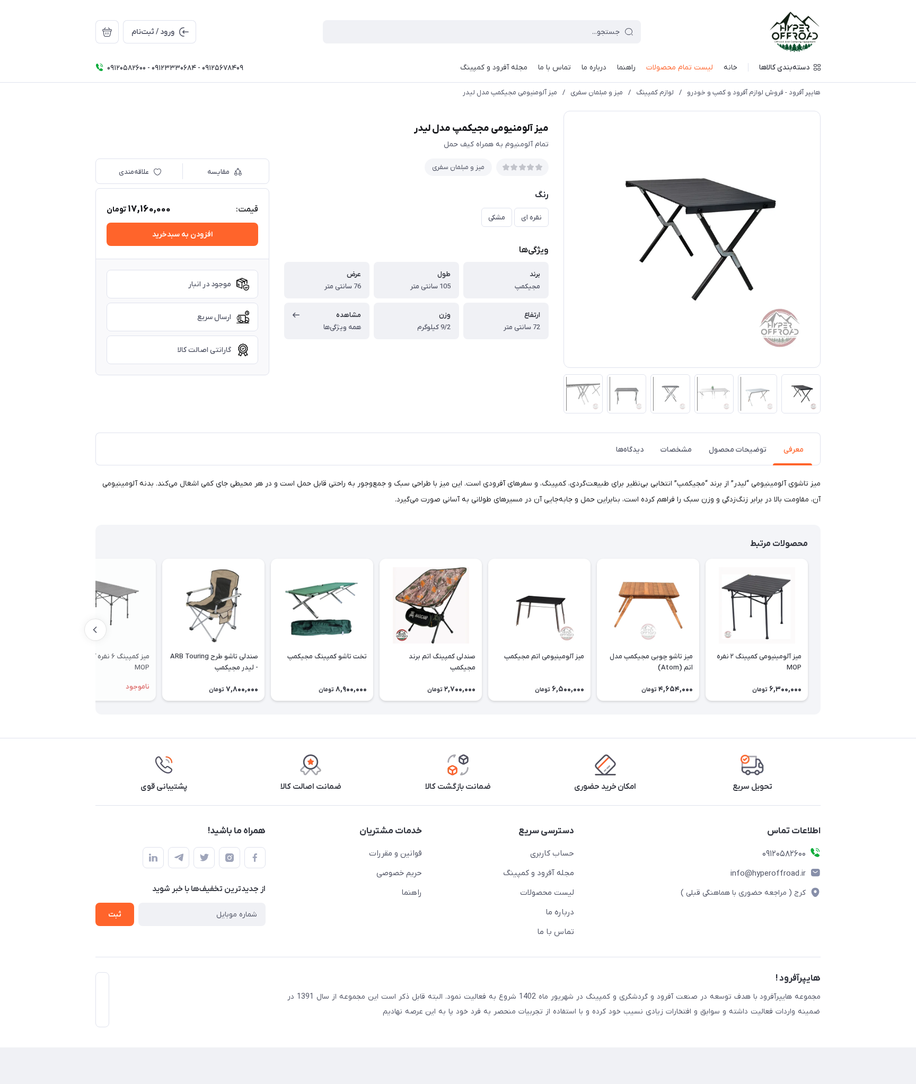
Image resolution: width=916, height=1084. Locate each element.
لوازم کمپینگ (655, 92)
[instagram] (229, 857)
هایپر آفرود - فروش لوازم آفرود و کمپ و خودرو (754, 92)
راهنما (411, 892)
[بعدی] (95, 629)
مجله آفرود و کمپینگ (538, 873)
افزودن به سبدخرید (182, 235)
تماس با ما (555, 932)
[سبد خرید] (107, 31)
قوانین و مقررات (395, 853)
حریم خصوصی (399, 873)
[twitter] (204, 857)
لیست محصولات (547, 892)
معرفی (793, 450)
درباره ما (559, 912)
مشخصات (676, 450)
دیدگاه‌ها (630, 450)
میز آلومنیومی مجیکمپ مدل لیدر (510, 92)
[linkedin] (153, 857)
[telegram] (178, 857)
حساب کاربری (552, 853)
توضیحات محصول (738, 450)
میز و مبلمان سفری (596, 92)
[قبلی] (820, 629)
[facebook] (255, 857)
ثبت (114, 915)
